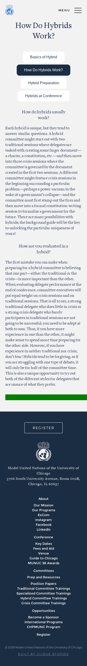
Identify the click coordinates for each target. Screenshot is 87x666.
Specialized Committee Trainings (43, 593)
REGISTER (44, 428)
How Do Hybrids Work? (43, 70)
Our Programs (43, 510)
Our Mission (43, 505)
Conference (43, 537)
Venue (43, 553)
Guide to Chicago (43, 558)
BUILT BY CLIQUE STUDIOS (43, 654)
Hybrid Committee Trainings (43, 598)
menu (64, 10)
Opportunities (43, 611)
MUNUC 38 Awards (43, 563)
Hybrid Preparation (43, 83)
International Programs (44, 622)
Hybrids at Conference (43, 96)
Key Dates (43, 544)
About (43, 499)
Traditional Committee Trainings (43, 588)
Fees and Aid (43, 548)
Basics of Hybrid (43, 57)
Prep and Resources (43, 577)
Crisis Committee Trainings (43, 603)
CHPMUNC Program (43, 627)
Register (44, 634)
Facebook (44, 525)
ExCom (43, 515)
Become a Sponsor (43, 617)
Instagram (43, 520)
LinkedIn (44, 529)
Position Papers (43, 584)
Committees (43, 571)
